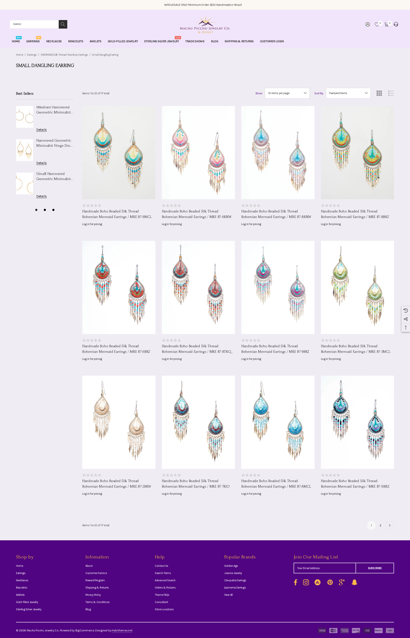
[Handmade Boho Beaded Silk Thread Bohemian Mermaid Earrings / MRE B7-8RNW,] (278, 152)
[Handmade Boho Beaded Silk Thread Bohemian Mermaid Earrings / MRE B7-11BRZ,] (357, 422)
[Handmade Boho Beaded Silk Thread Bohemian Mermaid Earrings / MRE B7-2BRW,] (118, 422)
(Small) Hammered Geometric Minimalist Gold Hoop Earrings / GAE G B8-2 (53, 177)
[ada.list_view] (391, 93)
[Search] (63, 24)
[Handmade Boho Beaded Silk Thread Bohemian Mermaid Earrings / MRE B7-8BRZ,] (357, 152)
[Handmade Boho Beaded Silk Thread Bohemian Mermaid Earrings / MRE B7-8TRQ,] (198, 287)
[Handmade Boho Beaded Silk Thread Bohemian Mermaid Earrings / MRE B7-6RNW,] (198, 152)
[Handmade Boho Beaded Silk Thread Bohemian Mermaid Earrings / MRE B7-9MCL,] (118, 152)
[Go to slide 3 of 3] (53, 210)
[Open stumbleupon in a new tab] (318, 582)
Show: (259, 93)
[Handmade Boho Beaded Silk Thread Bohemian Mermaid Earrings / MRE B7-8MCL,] (278, 422)
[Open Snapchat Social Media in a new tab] (354, 582)
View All (228, 594)
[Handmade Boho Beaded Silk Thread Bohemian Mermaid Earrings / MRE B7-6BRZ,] (118, 287)
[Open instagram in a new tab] (305, 582)
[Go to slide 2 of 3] (45, 210)
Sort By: (319, 93)
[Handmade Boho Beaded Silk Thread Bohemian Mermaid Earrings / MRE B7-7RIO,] (198, 422)
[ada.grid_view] (379, 93)
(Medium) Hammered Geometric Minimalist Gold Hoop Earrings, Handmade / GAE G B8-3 (54, 110)
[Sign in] (367, 24)
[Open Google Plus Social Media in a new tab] (342, 582)
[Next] (389, 525)
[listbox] (348, 93)
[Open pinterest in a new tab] (329, 582)
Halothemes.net (122, 630)
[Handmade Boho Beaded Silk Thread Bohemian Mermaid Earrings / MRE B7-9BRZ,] (278, 287)
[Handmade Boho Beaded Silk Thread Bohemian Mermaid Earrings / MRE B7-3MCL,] (357, 287)
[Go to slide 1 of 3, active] (36, 210)
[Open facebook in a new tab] (294, 582)
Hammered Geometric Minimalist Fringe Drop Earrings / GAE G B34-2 (54, 143)
